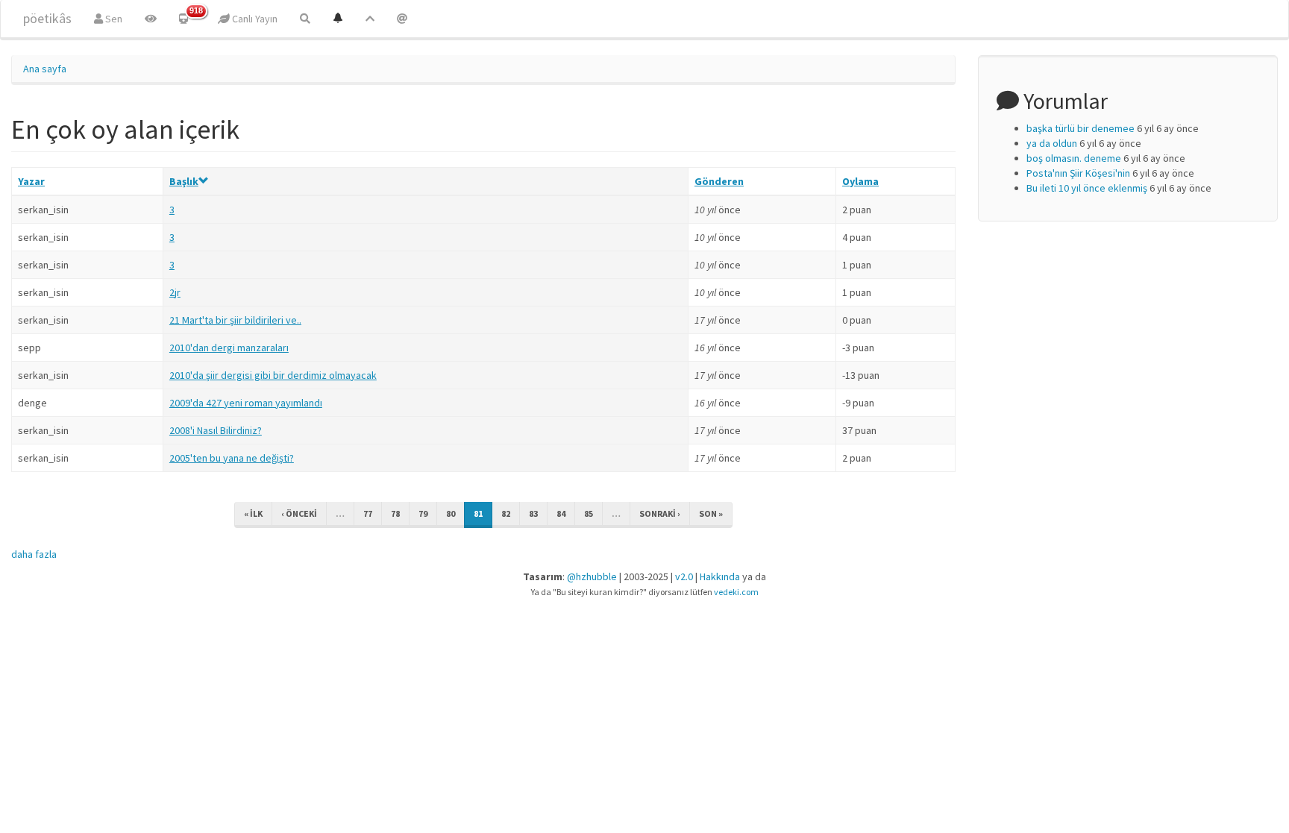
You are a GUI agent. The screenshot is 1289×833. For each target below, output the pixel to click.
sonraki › (659, 513)
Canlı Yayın (253, 18)
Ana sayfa (44, 68)
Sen (112, 18)
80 (450, 513)
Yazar (31, 181)
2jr (175, 292)
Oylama (860, 181)
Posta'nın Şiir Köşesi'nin (1078, 173)
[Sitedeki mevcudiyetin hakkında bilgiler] (402, 18)
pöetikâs (47, 18)
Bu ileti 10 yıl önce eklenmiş (1086, 188)
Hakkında (720, 576)
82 (505, 513)
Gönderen (719, 181)
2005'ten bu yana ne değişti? (231, 458)
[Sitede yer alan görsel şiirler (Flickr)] (151, 18)
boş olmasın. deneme (1073, 158)
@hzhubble (592, 576)
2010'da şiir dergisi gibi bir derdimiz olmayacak (273, 375)
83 (533, 513)
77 (367, 513)
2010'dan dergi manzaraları (229, 347)
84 (560, 513)
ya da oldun (1051, 143)
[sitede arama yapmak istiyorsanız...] (305, 18)
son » (711, 513)
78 (395, 513)
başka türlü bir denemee (1080, 128)
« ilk (253, 513)
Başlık (183, 181)
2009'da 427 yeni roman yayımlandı (245, 402)
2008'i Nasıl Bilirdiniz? (215, 430)
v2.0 (684, 576)
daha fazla (34, 554)
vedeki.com (736, 591)
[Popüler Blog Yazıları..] (370, 18)
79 (422, 513)
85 (588, 513)
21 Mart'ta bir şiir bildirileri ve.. (235, 320)
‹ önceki (299, 513)
